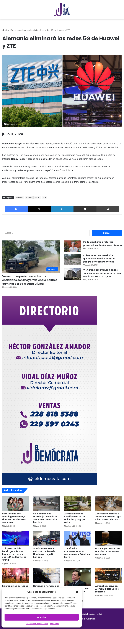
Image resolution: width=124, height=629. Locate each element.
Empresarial (16, 30)
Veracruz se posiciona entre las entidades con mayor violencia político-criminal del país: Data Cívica (30, 280)
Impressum (54, 624)
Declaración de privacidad (37, 624)
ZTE (44, 198)
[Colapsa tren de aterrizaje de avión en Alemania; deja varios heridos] (46, 503)
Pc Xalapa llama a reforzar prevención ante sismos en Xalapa (102, 243)
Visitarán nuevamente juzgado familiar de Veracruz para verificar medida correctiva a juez (102, 273)
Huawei (29, 198)
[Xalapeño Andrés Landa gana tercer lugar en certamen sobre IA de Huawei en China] (15, 538)
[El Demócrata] (62, 9)
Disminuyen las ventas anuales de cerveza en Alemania (107, 551)
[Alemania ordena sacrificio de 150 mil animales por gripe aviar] (77, 503)
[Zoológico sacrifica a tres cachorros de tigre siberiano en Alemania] (108, 503)
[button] (77, 591)
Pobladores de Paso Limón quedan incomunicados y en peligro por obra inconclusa (99, 258)
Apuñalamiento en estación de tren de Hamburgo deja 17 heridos (44, 553)
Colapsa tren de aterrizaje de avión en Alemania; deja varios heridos (45, 518)
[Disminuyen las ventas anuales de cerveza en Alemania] (108, 538)
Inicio (7, 30)
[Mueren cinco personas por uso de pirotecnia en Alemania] (15, 575)
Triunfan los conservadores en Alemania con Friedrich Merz (77, 553)
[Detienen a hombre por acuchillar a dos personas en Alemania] (46, 575)
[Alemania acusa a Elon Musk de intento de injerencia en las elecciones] (77, 577)
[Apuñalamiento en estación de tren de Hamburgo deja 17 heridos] (46, 538)
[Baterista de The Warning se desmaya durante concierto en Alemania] (15, 503)
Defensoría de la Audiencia (82, 619)
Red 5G (37, 198)
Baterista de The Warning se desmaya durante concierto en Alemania (14, 518)
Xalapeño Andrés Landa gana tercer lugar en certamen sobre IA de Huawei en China (14, 554)
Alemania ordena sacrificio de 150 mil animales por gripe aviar (75, 518)
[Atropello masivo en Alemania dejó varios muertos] (108, 575)
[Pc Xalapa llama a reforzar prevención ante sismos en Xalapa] (72, 246)
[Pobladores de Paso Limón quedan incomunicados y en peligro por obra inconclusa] (72, 259)
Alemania (19, 198)
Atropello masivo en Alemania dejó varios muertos (107, 588)
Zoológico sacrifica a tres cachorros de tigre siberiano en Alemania (108, 516)
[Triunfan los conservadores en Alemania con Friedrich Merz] (77, 538)
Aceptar (41, 617)
